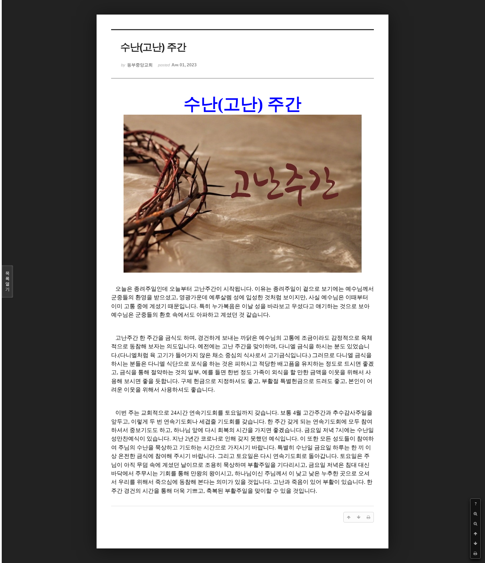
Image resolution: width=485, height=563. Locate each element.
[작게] (475, 524)
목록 (7, 281)
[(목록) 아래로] (475, 543)
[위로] (475, 534)
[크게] (475, 514)
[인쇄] (475, 553)
